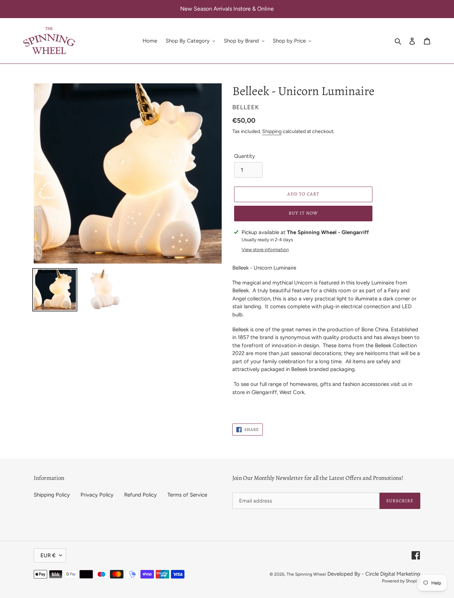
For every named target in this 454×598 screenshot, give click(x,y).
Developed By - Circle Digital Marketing (373, 574)
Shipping (272, 131)
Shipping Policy (52, 495)
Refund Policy (140, 495)
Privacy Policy (97, 495)
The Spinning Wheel (306, 574)
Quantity (244, 156)
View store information (265, 249)
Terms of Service (187, 495)
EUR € (48, 555)
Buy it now (303, 213)
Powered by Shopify (401, 580)
